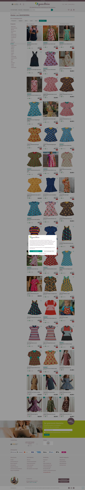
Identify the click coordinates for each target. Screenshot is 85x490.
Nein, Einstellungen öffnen (49, 251)
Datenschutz (40, 253)
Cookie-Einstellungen (48, 247)
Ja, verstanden (36, 251)
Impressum (44, 253)
